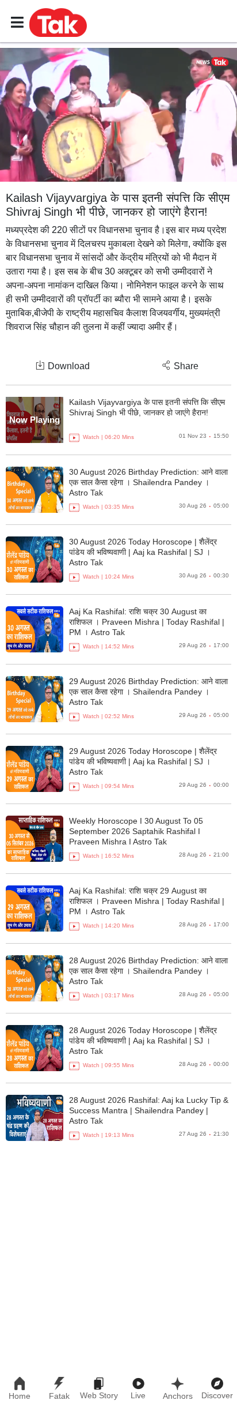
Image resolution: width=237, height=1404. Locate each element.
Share (186, 366)
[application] (118, 115)
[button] (58, 22)
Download (69, 366)
